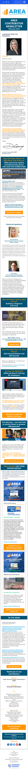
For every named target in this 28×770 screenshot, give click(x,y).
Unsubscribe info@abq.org (14, 757)
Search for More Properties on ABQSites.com (14, 610)
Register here (14, 344)
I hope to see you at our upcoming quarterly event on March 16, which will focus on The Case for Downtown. (13, 130)
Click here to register (14, 212)
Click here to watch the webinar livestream (14, 415)
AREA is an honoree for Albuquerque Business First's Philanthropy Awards (12, 650)
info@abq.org (15, 760)
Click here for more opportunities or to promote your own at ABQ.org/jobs (14, 547)
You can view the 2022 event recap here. (13, 365)
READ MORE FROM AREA (14, 666)
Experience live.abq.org (14, 461)
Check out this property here (12, 606)
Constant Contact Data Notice (17, 759)
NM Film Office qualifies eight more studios (13, 657)
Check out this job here (10, 542)
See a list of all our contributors (14, 727)
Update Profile (8, 759)
